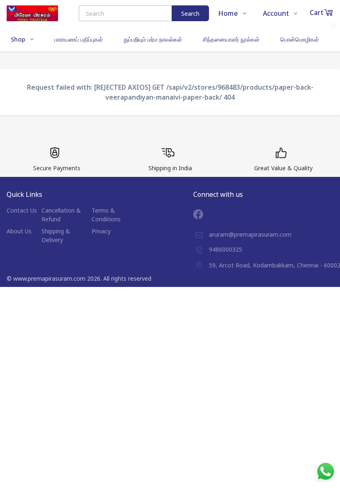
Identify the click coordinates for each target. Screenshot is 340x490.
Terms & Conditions (106, 214)
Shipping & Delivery (55, 235)
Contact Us (22, 210)
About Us (19, 231)
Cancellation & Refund (61, 214)
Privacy (101, 231)
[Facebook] (204, 214)
